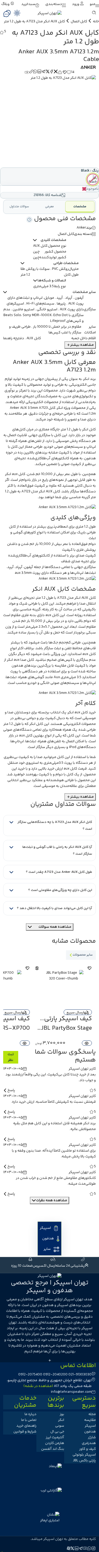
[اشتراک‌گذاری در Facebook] (52, 72)
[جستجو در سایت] (94, 13)
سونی (59, 1426)
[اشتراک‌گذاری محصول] (60, 72)
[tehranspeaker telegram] (81, 1549)
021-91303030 (80, 1375)
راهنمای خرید (26, 1426)
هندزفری (89, 1443)
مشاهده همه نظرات (51, 1200)
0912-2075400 (30, 1375)
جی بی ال (57, 1432)
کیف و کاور (87, 1449)
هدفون (90, 458)
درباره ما (30, 1414)
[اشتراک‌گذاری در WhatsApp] (35, 72)
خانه (96, 21)
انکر (86, 379)
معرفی (49, 206)
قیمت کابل (78, 769)
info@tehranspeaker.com (71, 1392)
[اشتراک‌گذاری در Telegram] (44, 72)
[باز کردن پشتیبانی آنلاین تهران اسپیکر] (7, 13)
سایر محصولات (83, 954)
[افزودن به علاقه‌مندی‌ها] (64, 72)
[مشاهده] (87, 1043)
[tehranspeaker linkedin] (77, 1549)
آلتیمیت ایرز (55, 1437)
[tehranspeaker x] (72, 1549)
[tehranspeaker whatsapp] (89, 1549)
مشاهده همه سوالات (55, 927)
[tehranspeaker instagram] (94, 1549)
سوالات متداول (19, 206)
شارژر (92, 1437)
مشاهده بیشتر (82, 345)
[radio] (92, 179)
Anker (81, 228)
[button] (94, 4)
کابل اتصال (79, 21)
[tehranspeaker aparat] (68, 1549)
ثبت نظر (11, 1057)
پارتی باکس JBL (84, 1460)
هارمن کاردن (54, 1443)
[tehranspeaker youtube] (85, 1549)
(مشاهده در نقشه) (38, 1386)
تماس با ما (28, 1420)
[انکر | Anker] (88, 67)
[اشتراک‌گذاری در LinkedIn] (39, 72)
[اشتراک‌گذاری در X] (48, 72)
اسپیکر (45, 1228)
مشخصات (79, 206)
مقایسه (90, 1420)
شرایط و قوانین (24, 1432)
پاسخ (11, 1090)
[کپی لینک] (31, 72)
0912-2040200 (55, 1375)
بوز (62, 1414)
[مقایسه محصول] (27, 72)
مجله (92, 1414)
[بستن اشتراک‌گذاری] (56, 72)
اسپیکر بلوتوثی (84, 1455)
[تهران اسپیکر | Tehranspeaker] (37, 968)
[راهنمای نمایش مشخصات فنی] (29, 219)
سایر (47, 1249)
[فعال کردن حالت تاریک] (16, 12)
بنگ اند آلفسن (52, 1449)
